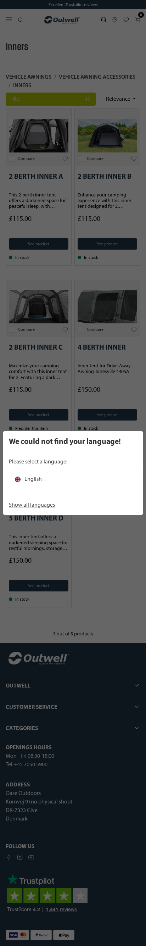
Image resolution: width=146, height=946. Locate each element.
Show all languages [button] (32, 504)
